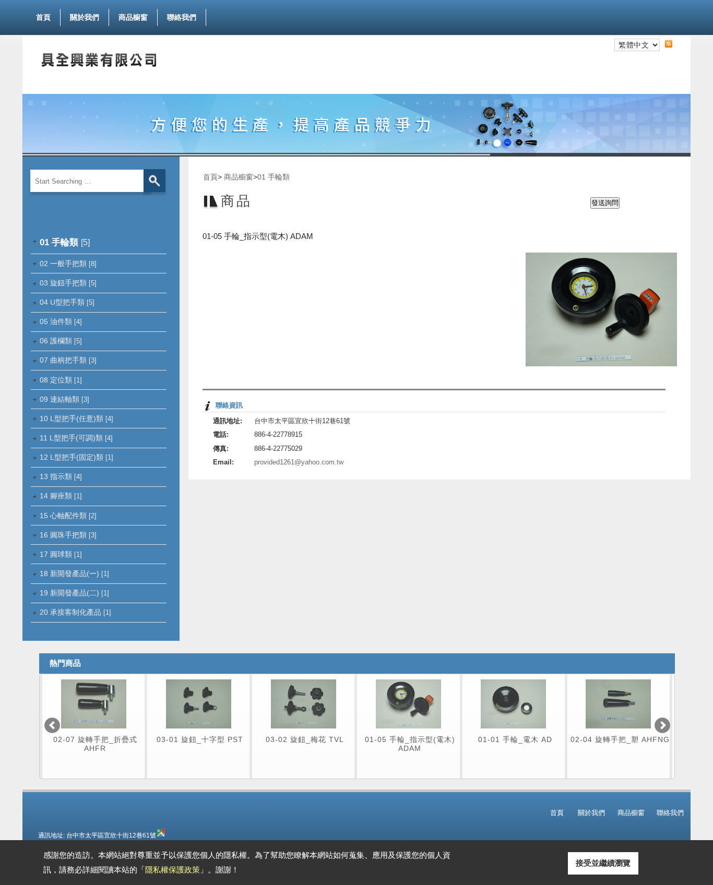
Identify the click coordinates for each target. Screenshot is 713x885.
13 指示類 (61, 476)
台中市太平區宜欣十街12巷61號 (111, 835)
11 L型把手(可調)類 (76, 438)
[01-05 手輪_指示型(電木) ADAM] (408, 731)
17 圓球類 (61, 554)
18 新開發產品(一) (74, 573)
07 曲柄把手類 (68, 360)
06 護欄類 (61, 341)
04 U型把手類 (67, 302)
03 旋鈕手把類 (68, 283)
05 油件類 (61, 321)
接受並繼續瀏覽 (603, 862)
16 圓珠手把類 (68, 535)
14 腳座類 (61, 496)
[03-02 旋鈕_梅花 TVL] (303, 731)
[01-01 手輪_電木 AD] (513, 731)
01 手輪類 (65, 242)
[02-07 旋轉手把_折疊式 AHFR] (93, 731)
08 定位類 (61, 380)
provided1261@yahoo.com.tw (298, 462)
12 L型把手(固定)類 (76, 457)
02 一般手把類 (68, 263)
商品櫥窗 (133, 17)
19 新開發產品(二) (74, 593)
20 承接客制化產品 (75, 612)
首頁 (43, 17)
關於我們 (84, 17)
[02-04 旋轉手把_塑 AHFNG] (618, 731)
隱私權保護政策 (172, 869)
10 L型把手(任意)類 (76, 418)
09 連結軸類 (64, 399)
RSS (677, 43)
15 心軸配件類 (68, 515)
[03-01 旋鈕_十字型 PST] (198, 731)
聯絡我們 (181, 17)
